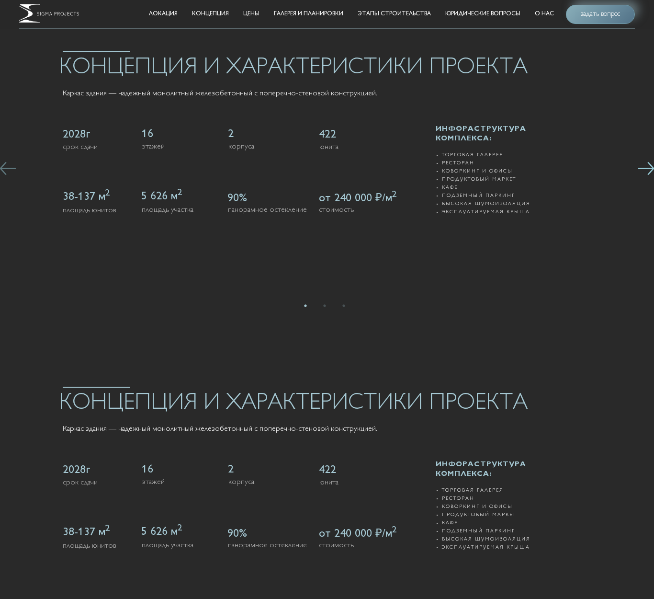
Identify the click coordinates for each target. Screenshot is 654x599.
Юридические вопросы (482, 14)
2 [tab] (327, 308)
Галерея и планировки (308, 14)
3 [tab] (346, 308)
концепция (210, 14)
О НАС (544, 14)
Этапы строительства (394, 14)
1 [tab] (308, 308)
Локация (163, 14)
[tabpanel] (327, 132)
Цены (251, 14)
